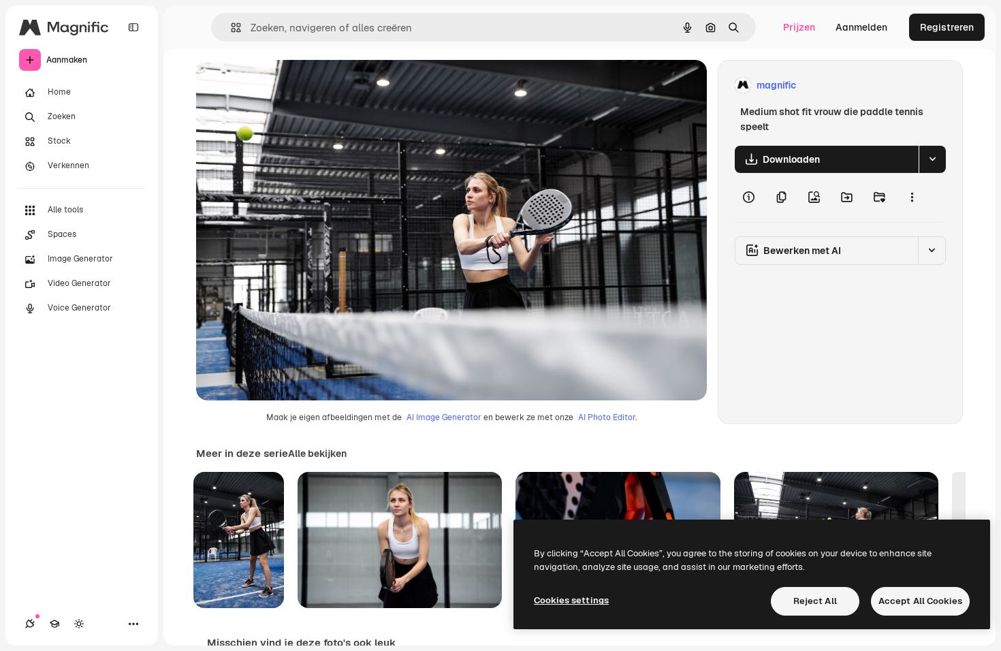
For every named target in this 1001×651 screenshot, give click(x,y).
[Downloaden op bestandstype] (932, 159)
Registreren (947, 27)
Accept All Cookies (920, 601)
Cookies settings (571, 600)
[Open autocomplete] (230, 27)
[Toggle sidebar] (133, 27)
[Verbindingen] (30, 624)
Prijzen (799, 27)
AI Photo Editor (606, 417)
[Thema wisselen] (79, 624)
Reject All (815, 601)
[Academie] (54, 624)
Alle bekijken (317, 453)
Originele (285, 85)
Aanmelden (861, 27)
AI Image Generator (444, 417)
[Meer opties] (911, 197)
